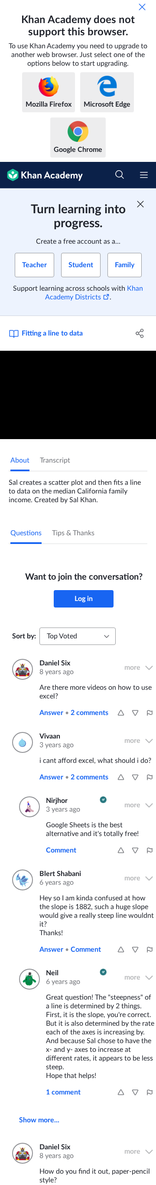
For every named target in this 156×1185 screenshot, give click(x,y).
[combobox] (77, 636)
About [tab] (19, 460)
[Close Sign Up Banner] (140, 204)
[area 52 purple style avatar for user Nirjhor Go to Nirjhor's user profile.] (27, 806)
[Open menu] (144, 175)
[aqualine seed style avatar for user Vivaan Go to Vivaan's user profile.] (20, 742)
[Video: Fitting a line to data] (78, 395)
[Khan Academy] (41, 175)
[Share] (140, 333)
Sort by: (24, 636)
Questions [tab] (26, 533)
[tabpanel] (78, 487)
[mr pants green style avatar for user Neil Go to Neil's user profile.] (27, 979)
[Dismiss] (142, 7)
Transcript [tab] (55, 460)
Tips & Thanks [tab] (73, 533)
